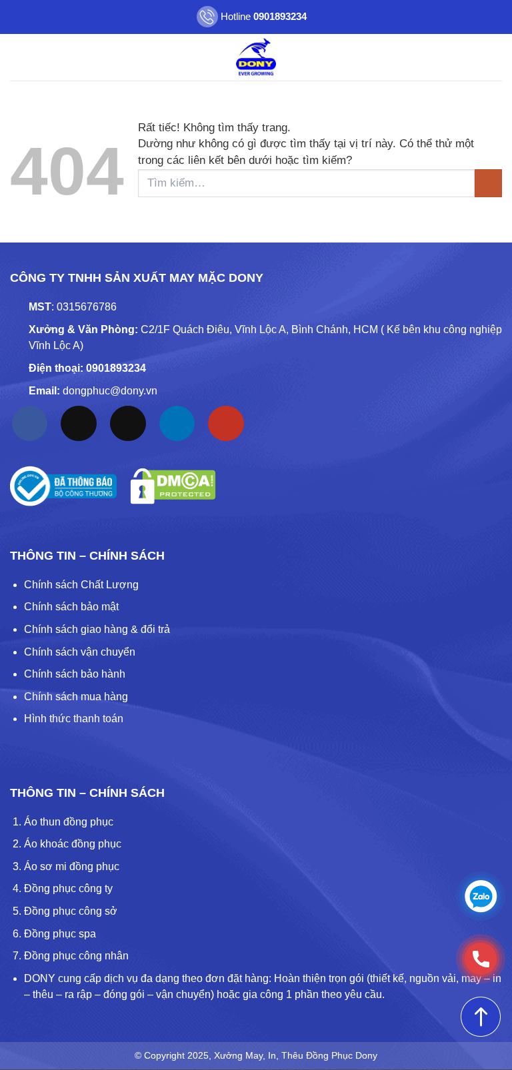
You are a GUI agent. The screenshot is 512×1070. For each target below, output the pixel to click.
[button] (18, 57)
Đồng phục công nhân (76, 955)
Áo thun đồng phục (68, 821)
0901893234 (116, 368)
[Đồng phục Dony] (256, 57)
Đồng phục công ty (68, 888)
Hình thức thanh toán (73, 718)
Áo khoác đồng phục (72, 843)
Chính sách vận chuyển (79, 652)
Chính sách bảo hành (74, 674)
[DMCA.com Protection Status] (173, 486)
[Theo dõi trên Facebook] (30, 424)
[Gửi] (488, 183)
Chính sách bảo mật (71, 606)
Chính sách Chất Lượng (81, 584)
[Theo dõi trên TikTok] (79, 424)
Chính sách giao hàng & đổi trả (97, 629)
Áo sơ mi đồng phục (71, 866)
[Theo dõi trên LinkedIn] (177, 424)
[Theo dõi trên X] (128, 424)
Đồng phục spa (60, 933)
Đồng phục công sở (70, 911)
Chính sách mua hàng (76, 696)
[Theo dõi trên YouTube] (226, 424)
